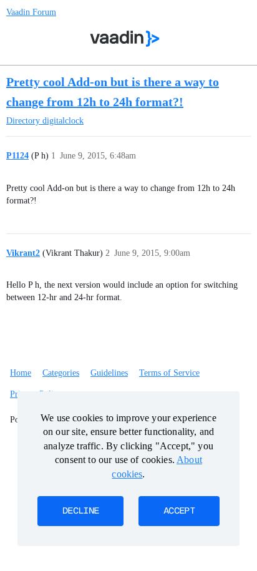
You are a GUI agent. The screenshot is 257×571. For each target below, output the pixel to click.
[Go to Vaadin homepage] (125, 39)
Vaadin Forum (31, 12)
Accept (179, 511)
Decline (80, 511)
